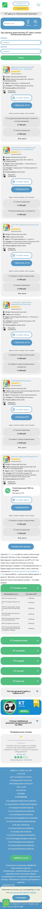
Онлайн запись (22, 98)
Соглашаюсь (21, 898)
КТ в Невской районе (21, 832)
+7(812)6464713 (22, 189)
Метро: (4, 47)
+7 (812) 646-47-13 (21, 8)
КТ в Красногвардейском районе (21, 818)
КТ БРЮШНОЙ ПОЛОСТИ (21, 780)
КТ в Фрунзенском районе (21, 845)
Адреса (28, 22)
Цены (35, 22)
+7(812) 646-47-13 (22, 105)
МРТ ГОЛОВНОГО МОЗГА (21, 777)
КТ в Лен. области (21, 825)
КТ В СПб (21, 774)
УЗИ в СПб (21, 787)
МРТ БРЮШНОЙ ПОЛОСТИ (21, 784)
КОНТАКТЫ (21, 790)
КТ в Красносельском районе (21, 821)
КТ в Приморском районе (21, 842)
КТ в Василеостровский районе (21, 804)
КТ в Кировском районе (21, 815)
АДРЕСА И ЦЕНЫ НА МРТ (21, 770)
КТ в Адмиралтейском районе (21, 801)
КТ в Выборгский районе (21, 808)
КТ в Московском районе (21, 828)
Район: (4, 38)
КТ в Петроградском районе (21, 835)
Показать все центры (21, 547)
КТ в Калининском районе (21, 811)
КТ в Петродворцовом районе (21, 839)
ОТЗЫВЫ (21, 794)
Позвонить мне (21, 3)
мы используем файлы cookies (22, 892)
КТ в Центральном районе (21, 849)
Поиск (21, 58)
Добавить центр (21, 858)
